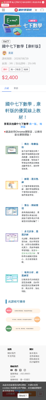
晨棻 (10, 53)
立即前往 (5, 5)
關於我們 (11, 353)
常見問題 (11, 356)
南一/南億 (16, 69)
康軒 (5, 69)
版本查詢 (33, 353)
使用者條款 (34, 356)
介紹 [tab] (6, 88)
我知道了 (23, 395)
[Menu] (3, 10)
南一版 (33, 123)
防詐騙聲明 (34, 362)
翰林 (26, 69)
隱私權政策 (20, 390)
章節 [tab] (16, 88)
